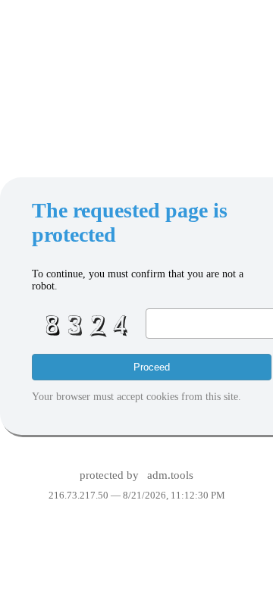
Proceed (151, 367)
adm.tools (170, 475)
